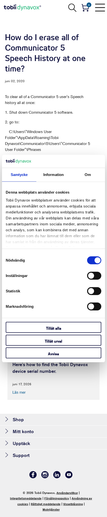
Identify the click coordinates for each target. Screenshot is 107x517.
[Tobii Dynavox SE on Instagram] (45, 477)
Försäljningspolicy (56, 498)
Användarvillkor (67, 493)
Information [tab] (53, 174)
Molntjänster (51, 509)
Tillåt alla (53, 328)
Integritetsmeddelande (26, 498)
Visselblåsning (73, 504)
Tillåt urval (53, 341)
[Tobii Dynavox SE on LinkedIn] (57, 477)
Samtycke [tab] (19, 174)
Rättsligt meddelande (45, 504)
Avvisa (53, 353)
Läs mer (19, 392)
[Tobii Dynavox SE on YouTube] (68, 477)
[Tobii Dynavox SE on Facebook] (33, 477)
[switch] (94, 276)
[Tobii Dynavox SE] (22, 7)
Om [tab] (88, 174)
